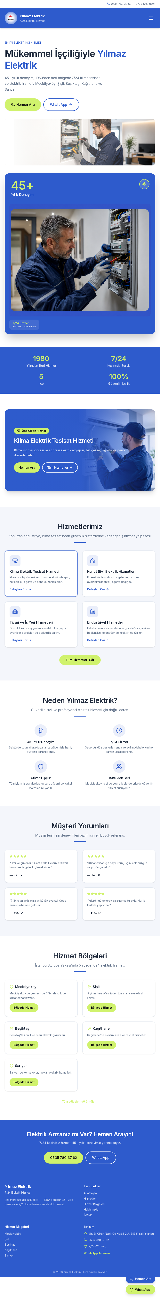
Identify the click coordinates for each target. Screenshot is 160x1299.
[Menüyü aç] (151, 18)
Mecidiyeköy (13, 1233)
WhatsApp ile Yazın (97, 1253)
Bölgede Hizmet (24, 1007)
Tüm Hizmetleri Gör (80, 660)
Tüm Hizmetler (57, 467)
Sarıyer (9, 1255)
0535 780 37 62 (121, 3)
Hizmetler (90, 1198)
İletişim (88, 1215)
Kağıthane (11, 1250)
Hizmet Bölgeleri (94, 1204)
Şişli (7, 1239)
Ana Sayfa (90, 1193)
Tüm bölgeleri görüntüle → (80, 1101)
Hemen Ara (25, 105)
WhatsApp (58, 105)
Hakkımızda (91, 1209)
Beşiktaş (10, 1244)
